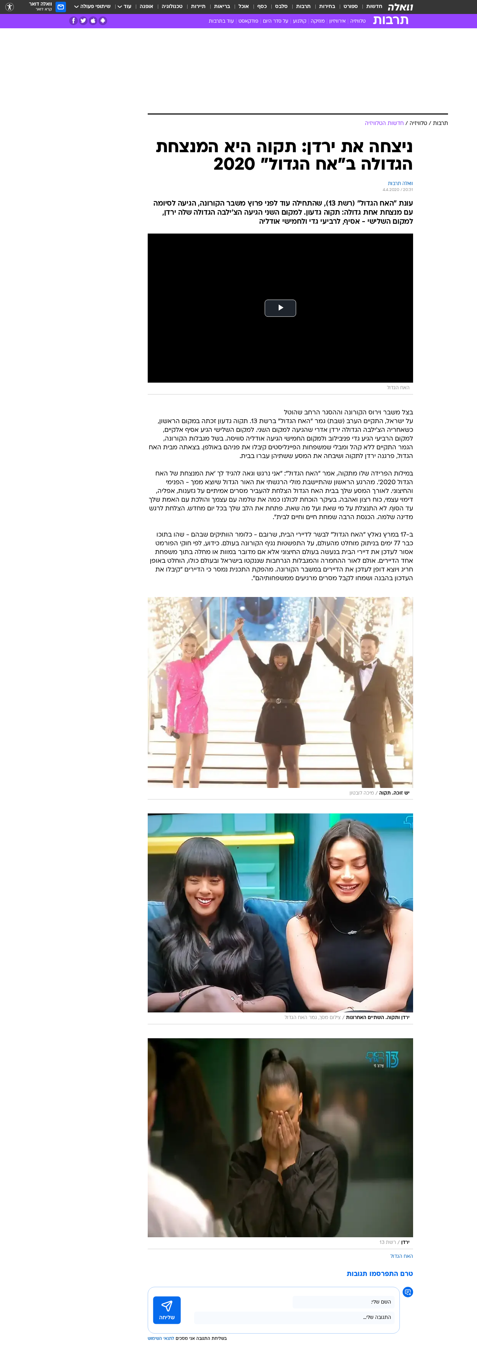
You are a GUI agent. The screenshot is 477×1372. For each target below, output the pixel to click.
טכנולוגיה (172, 6)
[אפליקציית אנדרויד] (102, 20)
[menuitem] (370, 7)
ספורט (351, 6)
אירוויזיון (337, 21)
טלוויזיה (358, 21)
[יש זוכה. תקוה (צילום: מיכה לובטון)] (280, 698)
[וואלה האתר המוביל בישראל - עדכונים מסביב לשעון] (400, 6)
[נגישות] (9, 7)
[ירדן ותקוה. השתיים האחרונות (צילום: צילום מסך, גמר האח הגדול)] (280, 918)
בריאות (222, 6)
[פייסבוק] (73, 20)
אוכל (244, 6)
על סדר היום (275, 21)
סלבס (281, 6)
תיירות (198, 6)
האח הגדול (401, 1256)
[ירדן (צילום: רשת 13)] (280, 1143)
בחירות (327, 6)
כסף (262, 6)
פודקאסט (248, 21)
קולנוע (299, 21)
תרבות (303, 6)
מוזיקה (318, 21)
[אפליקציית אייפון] (93, 20)
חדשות (374, 6)
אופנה (146, 6)
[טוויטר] (83, 20)
